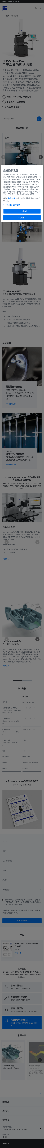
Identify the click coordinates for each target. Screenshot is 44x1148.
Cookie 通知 (7, 205)
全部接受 (22, 218)
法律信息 (16, 205)
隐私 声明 (11, 198)
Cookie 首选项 (22, 211)
